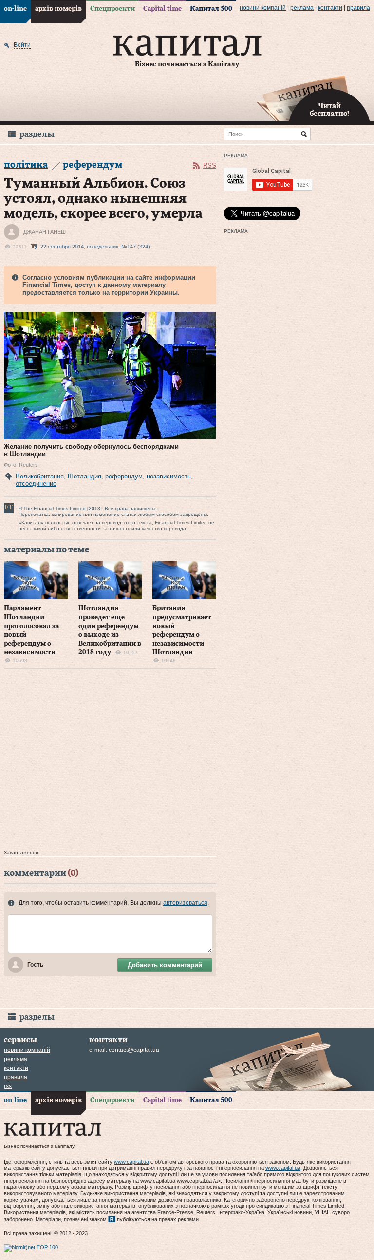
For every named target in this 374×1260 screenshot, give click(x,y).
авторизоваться (185, 902)
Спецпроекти (112, 8)
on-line (15, 8)
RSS (209, 165)
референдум (124, 476)
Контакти (330, 7)
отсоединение (36, 483)
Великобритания (40, 476)
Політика (26, 165)
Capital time (162, 8)
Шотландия (84, 476)
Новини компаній (263, 7)
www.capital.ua (131, 1162)
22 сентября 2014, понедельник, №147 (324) (95, 246)
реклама (302, 7)
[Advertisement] (110, 761)
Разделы (37, 134)
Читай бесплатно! (329, 110)
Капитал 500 (211, 8)
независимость (169, 476)
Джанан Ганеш (44, 232)
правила (358, 7)
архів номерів (58, 8)
